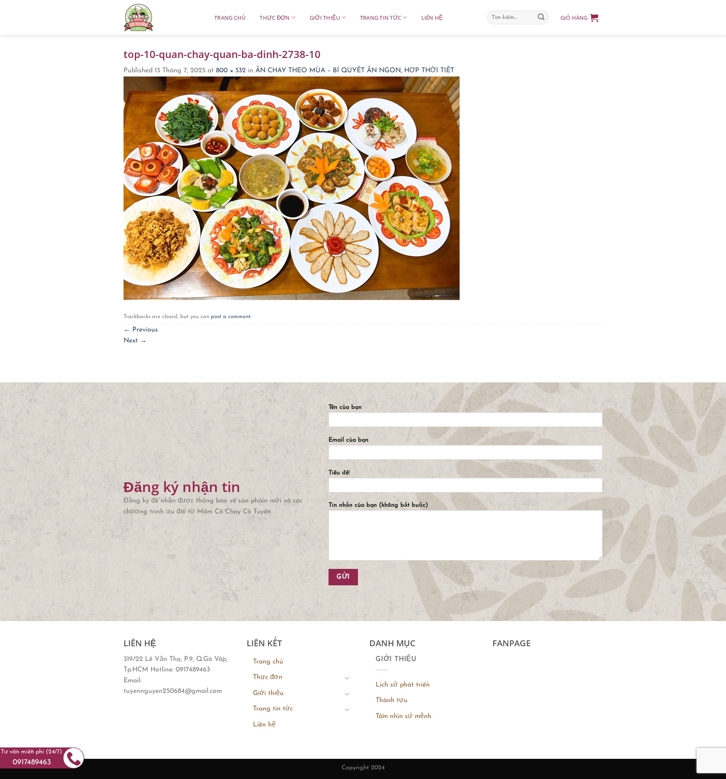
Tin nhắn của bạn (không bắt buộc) (378, 505)
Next (135, 340)
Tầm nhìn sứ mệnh (403, 716)
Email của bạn (348, 440)
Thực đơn (274, 17)
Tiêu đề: (339, 473)
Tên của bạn (345, 407)
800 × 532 (231, 70)
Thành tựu (392, 700)
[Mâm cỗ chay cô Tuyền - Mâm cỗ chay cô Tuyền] (160, 17)
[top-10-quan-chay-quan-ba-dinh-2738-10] (292, 187)
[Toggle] (347, 678)
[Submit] (541, 18)
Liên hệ (432, 17)
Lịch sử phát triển (403, 685)
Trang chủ (229, 17)
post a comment (231, 316)
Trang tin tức (380, 17)
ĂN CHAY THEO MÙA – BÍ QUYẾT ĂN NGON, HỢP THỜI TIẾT (354, 70)
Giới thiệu (325, 17)
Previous (141, 329)
